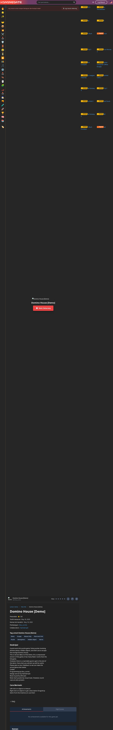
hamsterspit (24, 628)
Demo (12, 636)
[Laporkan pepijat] (68, 598)
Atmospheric (21, 639)
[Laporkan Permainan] (72, 598)
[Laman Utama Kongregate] (11, 2)
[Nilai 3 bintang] (60, 599)
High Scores (60, 709)
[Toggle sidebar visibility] (6, 7)
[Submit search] (74, 2)
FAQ (13, 701)
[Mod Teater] (76, 598)
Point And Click (38, 636)
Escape (19, 636)
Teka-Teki (23, 607)
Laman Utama (14, 607)
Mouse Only (27, 636)
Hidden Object (32, 639)
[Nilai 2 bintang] (58, 599)
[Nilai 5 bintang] (65, 599)
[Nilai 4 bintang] (62, 599)
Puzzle (13, 639)
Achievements (26, 709)
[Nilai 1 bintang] (56, 599)
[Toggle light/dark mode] (93, 2)
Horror (41, 639)
